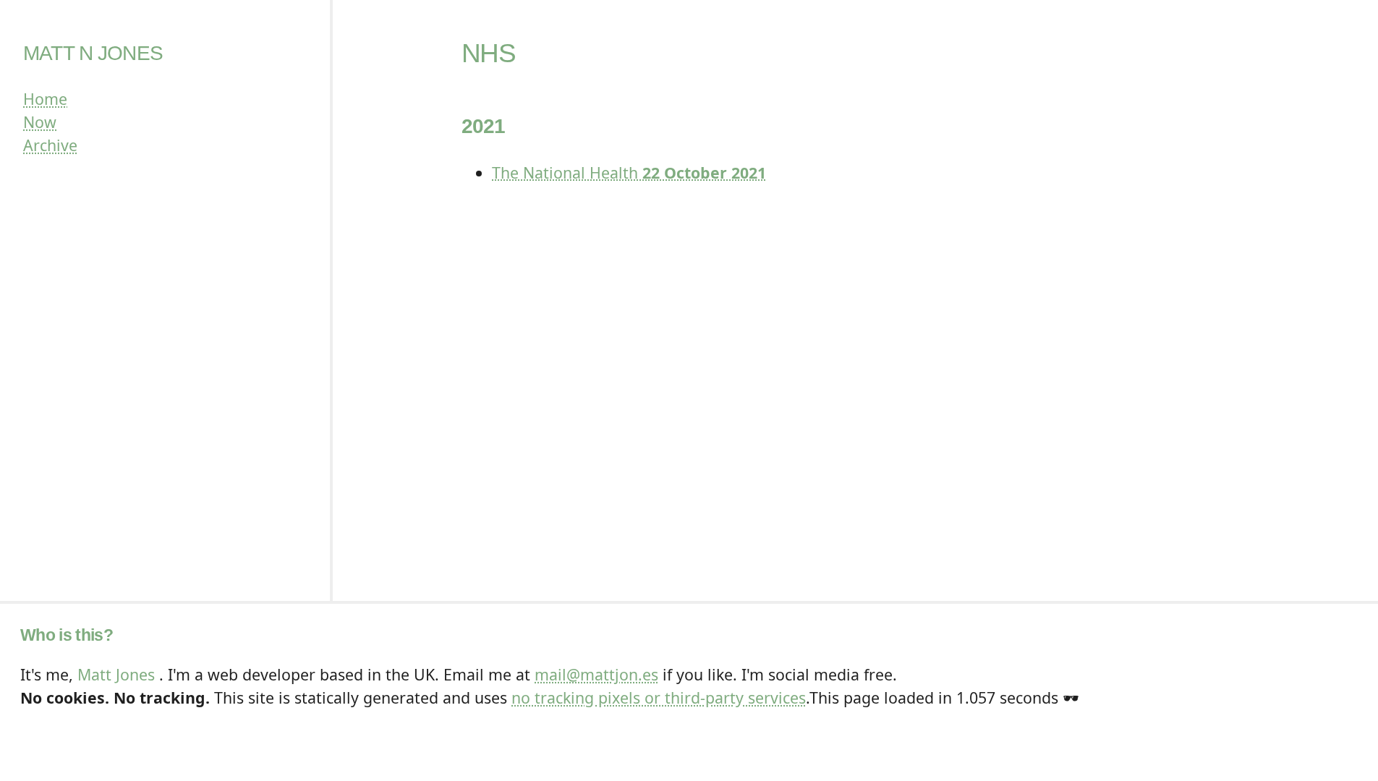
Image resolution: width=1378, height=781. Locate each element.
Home (45, 98)
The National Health (629, 172)
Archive (50, 145)
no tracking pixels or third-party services (658, 697)
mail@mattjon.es (596, 674)
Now (39, 121)
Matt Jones (116, 674)
